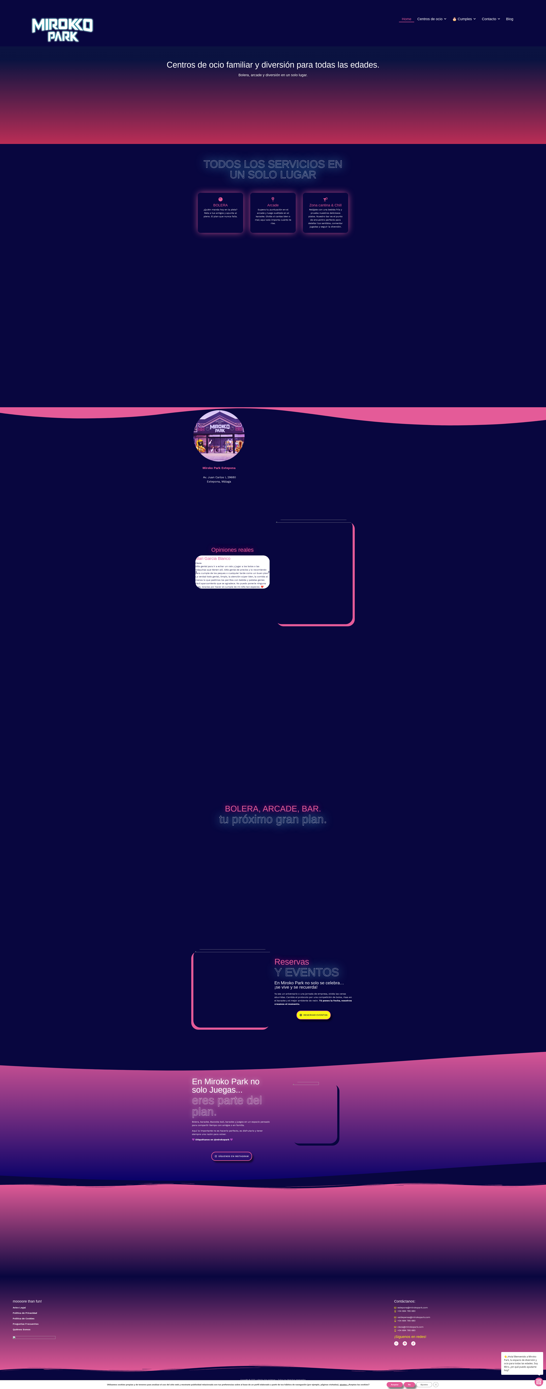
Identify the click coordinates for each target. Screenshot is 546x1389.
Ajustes (424, 1384)
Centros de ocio (429, 19)
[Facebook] (405, 1343)
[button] (196, 572)
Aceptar (394, 1384)
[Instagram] (396, 1343)
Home (406, 19)
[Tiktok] (413, 1343)
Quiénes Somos (21, 1329)
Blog (509, 19)
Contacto (489, 19)
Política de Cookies (23, 1318)
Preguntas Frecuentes (26, 1324)
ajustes (343, 1384)
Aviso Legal (19, 1307)
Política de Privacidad (25, 1313)
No (409, 1384)
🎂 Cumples (462, 19)
